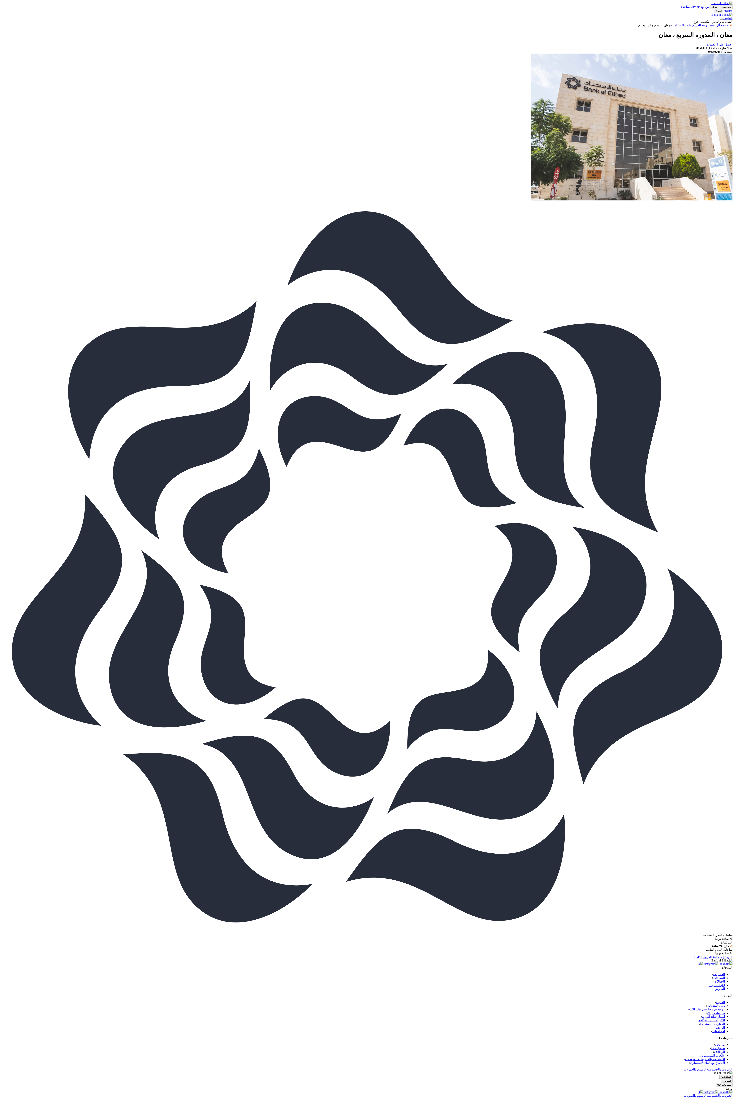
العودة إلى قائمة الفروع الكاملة (713, 957)
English (727, 10)
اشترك (718, 11)
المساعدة (687, 6)
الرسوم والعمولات (695, 1069)
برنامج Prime (701, 6)
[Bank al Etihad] (721, 3)
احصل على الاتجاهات (719, 44)
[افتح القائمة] (721, 19)
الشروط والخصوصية (719, 1069)
